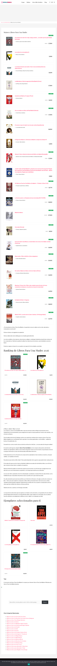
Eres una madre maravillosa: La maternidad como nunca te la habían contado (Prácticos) (33, 242)
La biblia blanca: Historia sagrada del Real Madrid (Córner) (28, 81)
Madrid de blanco (19, 212)
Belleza (28, 2)
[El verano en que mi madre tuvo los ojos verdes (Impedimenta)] (9, 128)
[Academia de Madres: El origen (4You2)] (9, 99)
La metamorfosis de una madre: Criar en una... (14, 394)
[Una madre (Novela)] (9, 230)
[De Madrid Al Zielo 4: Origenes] (9, 303)
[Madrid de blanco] (9, 216)
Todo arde (32, 520)
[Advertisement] (28, 13)
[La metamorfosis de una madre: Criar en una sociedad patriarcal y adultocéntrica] (9, 70)
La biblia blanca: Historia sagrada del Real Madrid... (41, 394)
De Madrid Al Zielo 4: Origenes (22, 300)
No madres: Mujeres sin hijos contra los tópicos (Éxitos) (27, 270)
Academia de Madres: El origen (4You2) (24, 96)
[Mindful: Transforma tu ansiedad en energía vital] (16, 512)
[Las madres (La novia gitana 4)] (9, 55)
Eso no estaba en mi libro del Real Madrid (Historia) (26, 110)
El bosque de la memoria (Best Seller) (12, 568)
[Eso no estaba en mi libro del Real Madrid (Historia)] (9, 114)
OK (28, 664)
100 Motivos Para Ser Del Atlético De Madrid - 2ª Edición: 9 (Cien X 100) (31, 183)
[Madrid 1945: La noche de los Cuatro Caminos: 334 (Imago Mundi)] (9, 318)
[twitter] (53, 2)
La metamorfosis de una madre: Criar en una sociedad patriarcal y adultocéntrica (30, 67)
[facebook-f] (50, 2)
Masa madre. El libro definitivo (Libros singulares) (26, 256)
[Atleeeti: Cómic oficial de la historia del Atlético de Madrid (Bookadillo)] (9, 157)
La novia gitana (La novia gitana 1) (12, 544)
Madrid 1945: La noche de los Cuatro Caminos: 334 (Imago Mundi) (30, 314)
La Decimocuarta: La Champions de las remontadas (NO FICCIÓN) (30, 198)
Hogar (23, 2)
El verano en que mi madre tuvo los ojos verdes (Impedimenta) (29, 125)
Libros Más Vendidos (37, 2)
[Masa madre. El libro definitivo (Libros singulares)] (9, 260)
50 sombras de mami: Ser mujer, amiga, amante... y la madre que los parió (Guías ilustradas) (33, 38)
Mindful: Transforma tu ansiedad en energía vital (15, 520)
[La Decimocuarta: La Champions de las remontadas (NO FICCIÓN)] (9, 201)
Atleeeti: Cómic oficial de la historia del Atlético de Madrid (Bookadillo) (31, 154)
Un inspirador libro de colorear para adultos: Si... (40, 544)
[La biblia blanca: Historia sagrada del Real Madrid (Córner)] (9, 85)
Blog (46, 2)
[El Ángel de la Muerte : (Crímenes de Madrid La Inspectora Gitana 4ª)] (9, 143)
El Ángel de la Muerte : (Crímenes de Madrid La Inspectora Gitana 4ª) (31, 139)
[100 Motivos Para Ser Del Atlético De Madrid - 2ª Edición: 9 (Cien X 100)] (9, 187)
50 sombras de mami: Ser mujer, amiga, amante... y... (15, 370)
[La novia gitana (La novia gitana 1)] (16, 537)
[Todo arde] (41, 512)
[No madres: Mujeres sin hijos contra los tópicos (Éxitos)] (9, 274)
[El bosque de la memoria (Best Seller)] (16, 561)
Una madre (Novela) (19, 227)
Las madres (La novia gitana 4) (22, 52)
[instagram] (54, 2)
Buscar (45, 602)
